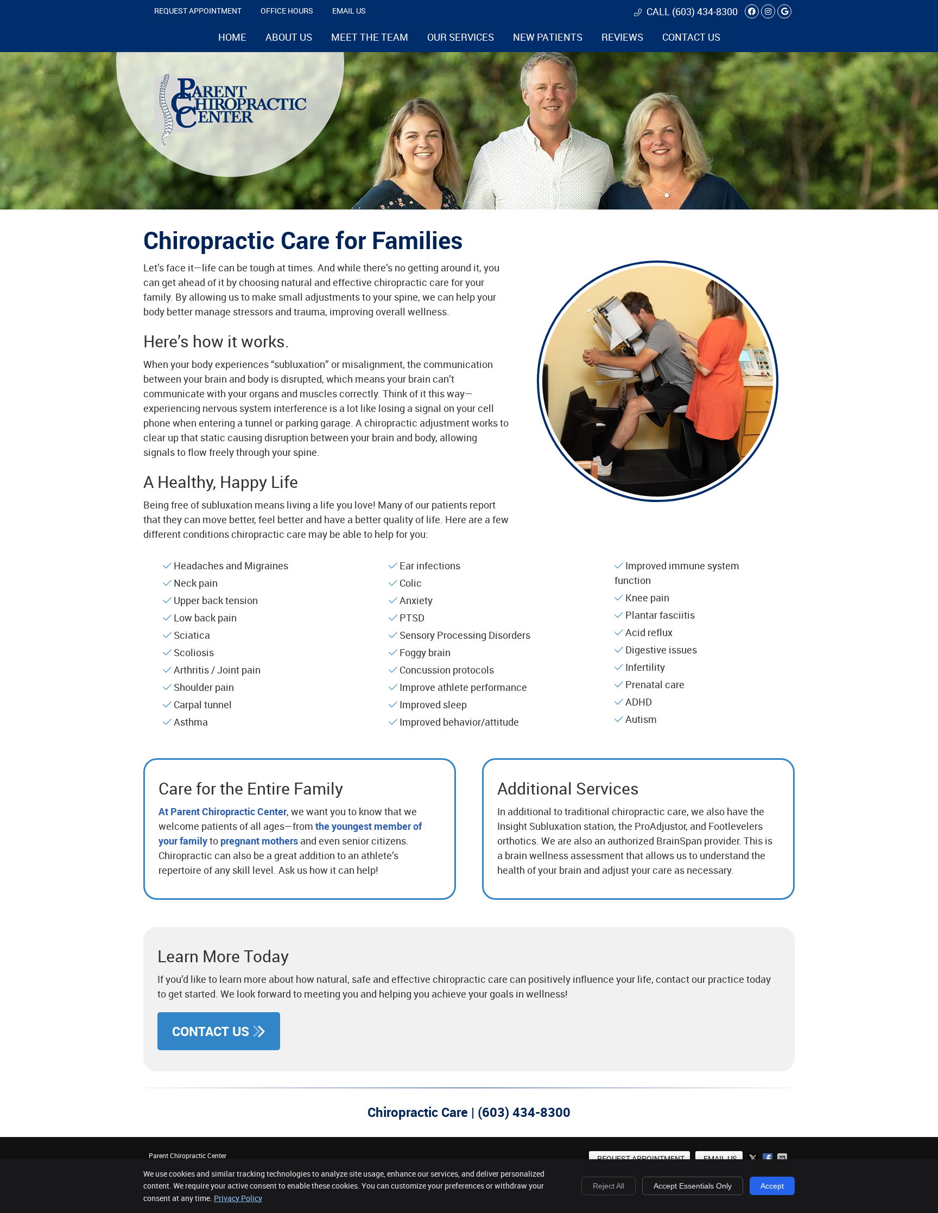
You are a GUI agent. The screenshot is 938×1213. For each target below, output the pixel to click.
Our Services (460, 36)
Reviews (622, 36)
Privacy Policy (238, 1198)
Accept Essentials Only (693, 1186)
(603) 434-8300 (705, 11)
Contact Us (691, 36)
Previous (527, 389)
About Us (288, 36)
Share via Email (783, 1158)
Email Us (349, 10)
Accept (772, 1186)
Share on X (754, 1158)
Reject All (608, 1186)
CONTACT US (212, 1031)
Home (232, 36)
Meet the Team (369, 36)
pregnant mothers (259, 840)
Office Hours (287, 10)
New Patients (547, 36)
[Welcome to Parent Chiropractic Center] (230, 141)
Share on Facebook (769, 1158)
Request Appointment (198, 10)
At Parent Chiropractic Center (223, 811)
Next (787, 389)
